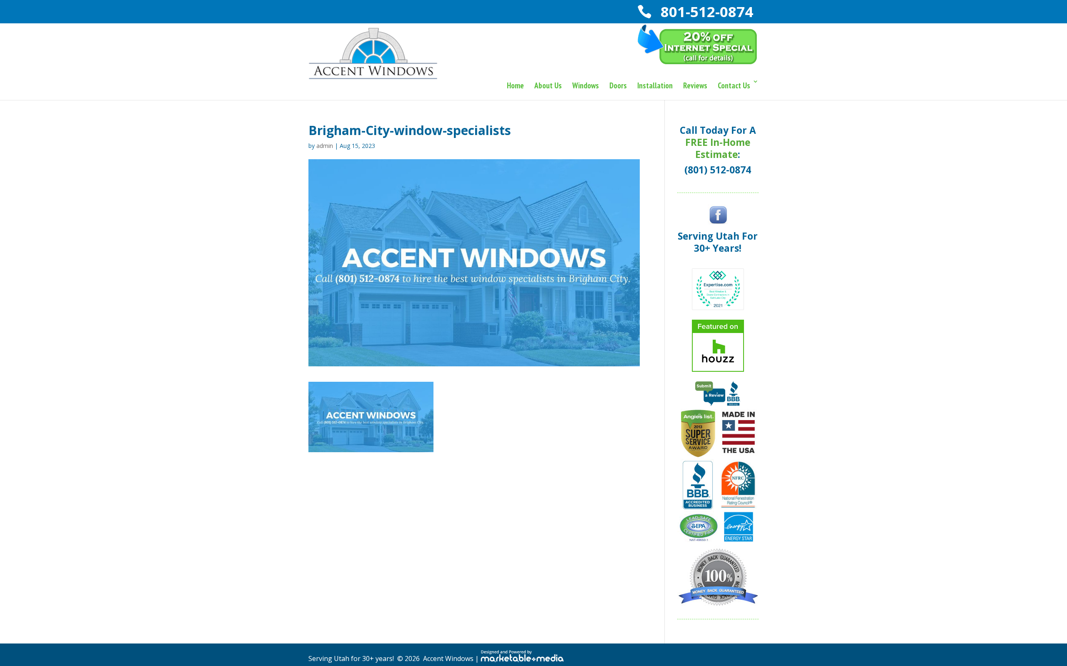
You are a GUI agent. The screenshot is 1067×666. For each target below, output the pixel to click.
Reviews (695, 85)
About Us (548, 85)
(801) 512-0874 (717, 169)
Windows (585, 85)
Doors (618, 85)
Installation (655, 85)
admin (324, 146)
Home (515, 85)
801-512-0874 (705, 11)
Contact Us (734, 85)
